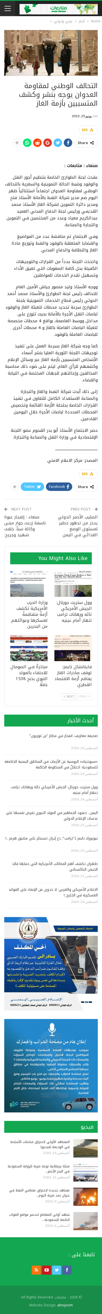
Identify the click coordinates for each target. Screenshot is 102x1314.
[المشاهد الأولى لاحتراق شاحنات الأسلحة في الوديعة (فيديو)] (85, 1148)
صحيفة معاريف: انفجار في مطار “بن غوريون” (63, 735)
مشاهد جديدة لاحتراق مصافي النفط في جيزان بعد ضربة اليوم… (39, 1192)
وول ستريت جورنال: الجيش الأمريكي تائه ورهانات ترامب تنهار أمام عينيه (54, 789)
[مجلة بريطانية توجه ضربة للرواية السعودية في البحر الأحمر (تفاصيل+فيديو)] (85, 1173)
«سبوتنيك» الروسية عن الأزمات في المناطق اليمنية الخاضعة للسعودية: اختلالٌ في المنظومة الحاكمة (51, 764)
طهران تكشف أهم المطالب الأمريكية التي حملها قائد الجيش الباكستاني (55, 866)
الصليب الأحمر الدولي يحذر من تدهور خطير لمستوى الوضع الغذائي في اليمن (78, 526)
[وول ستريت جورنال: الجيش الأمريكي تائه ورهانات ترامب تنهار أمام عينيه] (73, 584)
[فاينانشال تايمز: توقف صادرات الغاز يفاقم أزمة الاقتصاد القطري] (73, 648)
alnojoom (65, 1305)
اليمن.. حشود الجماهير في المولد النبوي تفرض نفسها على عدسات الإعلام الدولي (52, 815)
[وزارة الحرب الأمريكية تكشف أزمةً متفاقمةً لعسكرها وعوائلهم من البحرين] (29, 584)
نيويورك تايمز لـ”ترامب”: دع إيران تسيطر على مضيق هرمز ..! (51, 838)
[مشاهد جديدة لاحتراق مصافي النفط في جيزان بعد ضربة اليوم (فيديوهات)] (85, 1197)
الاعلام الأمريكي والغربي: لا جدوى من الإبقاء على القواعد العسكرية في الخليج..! (53, 892)
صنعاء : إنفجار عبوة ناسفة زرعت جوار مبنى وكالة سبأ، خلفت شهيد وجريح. (25, 526)
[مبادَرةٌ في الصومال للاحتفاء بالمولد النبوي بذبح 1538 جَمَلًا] (29, 648)
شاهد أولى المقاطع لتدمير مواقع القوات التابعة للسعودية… (39, 1217)
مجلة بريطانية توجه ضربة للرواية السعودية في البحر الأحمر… (39, 1168)
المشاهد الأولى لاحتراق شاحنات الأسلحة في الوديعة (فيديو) (40, 1144)
